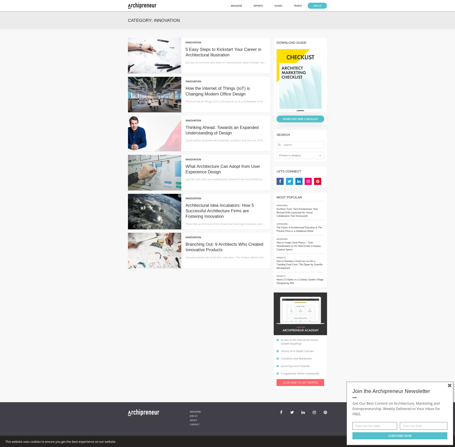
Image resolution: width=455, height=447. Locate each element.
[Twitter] (289, 181)
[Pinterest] (317, 181)
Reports (258, 5)
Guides (278, 5)
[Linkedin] (299, 181)
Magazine (236, 5)
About (193, 420)
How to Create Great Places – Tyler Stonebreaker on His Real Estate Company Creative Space (299, 246)
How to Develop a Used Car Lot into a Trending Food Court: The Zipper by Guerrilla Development (299, 264)
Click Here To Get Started (300, 382)
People (298, 5)
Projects (281, 257)
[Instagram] (308, 181)
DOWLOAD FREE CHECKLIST (300, 119)
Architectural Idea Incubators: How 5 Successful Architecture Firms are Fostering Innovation (220, 211)
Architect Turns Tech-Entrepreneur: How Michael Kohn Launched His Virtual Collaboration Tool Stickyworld (297, 212)
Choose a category (290, 155)
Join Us (317, 5)
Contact (195, 424)
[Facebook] (280, 181)
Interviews (282, 205)
